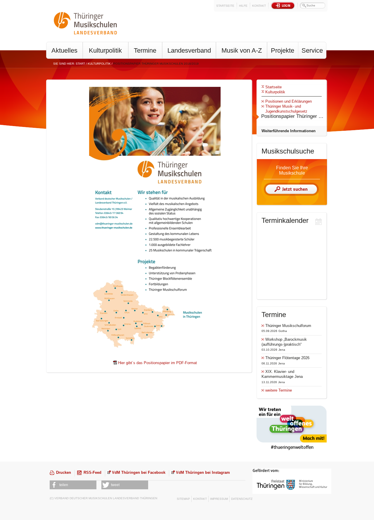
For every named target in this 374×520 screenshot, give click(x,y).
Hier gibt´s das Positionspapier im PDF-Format (157, 363)
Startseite (225, 5)
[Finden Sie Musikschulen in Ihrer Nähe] (291, 194)
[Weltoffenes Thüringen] (292, 451)
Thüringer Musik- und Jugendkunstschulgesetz (286, 108)
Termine (145, 50)
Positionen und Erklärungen (288, 101)
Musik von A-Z (241, 50)
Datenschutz (241, 498)
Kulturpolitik (105, 50)
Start (80, 63)
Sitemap (183, 498)
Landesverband (189, 50)
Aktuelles (64, 50)
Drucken (63, 472)
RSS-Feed (92, 472)
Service (312, 50)
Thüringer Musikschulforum (288, 325)
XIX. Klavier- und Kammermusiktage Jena (282, 374)
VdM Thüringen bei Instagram (203, 472)
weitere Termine (278, 390)
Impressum (219, 498)
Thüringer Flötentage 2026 (287, 358)
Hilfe (243, 5)
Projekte (282, 50)
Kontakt (259, 5)
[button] (73, 485)
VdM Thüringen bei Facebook (138, 472)
